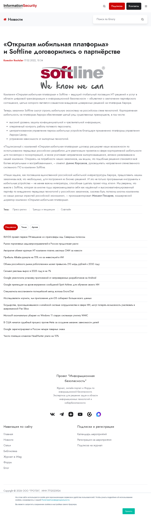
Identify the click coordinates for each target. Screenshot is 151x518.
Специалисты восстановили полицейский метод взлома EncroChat (39, 291)
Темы (24, 227)
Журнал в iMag (13, 457)
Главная (8, 434)
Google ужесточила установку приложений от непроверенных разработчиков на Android (50, 278)
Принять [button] (128, 511)
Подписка (116, 6)
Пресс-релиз (20, 209)
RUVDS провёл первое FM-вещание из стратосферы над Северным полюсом (44, 237)
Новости (8, 440)
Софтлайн (66, 209)
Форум (8, 462)
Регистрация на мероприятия (94, 440)
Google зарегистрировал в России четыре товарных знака (34, 329)
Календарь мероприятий (92, 434)
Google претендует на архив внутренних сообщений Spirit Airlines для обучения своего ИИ (51, 284)
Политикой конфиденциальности (55, 500)
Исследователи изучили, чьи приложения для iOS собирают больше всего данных (48, 298)
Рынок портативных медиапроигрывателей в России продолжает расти (41, 243)
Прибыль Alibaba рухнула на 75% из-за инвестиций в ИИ (34, 257)
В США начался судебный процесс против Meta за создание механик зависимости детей (51, 322)
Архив (35, 227)
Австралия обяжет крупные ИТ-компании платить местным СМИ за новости (43, 250)
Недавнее (10, 227)
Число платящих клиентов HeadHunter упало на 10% (31, 336)
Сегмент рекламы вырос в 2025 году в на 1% (27, 271)
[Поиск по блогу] (142, 19)
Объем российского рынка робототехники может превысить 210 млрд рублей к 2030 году (52, 264)
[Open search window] (104, 6)
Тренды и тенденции (44, 209)
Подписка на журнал (89, 445)
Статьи (7, 445)
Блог (6, 468)
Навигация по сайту (18, 426)
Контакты (134, 6)
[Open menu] (146, 6)
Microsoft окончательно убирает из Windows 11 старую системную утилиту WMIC (46, 315)
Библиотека (10, 451)
